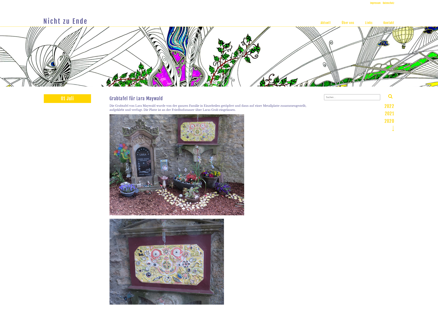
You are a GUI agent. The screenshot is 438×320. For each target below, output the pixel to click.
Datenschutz (388, 3)
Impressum (375, 3)
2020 (389, 121)
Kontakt (388, 23)
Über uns (348, 23)
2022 (389, 106)
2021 (389, 113)
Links (368, 23)
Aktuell (326, 23)
